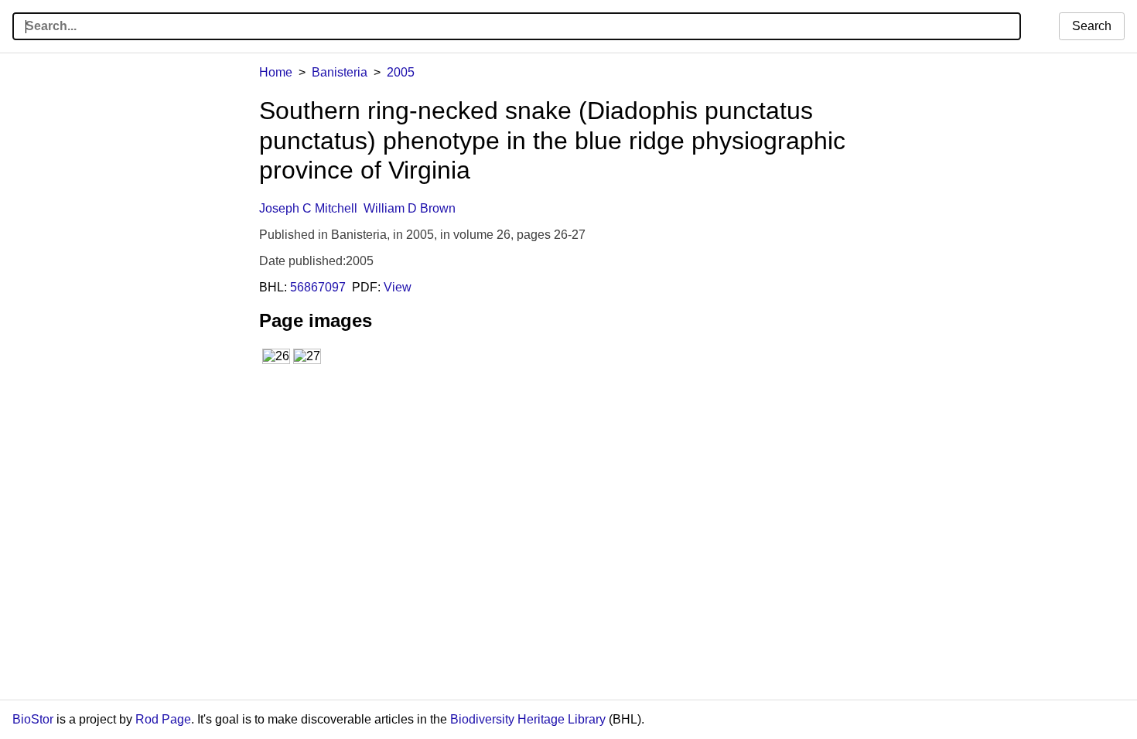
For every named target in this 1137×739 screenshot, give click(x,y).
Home (275, 72)
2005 (401, 72)
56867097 (318, 287)
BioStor (32, 719)
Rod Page (163, 719)
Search (1091, 25)
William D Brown (410, 208)
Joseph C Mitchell (308, 208)
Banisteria (339, 72)
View (397, 287)
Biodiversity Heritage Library (528, 719)
